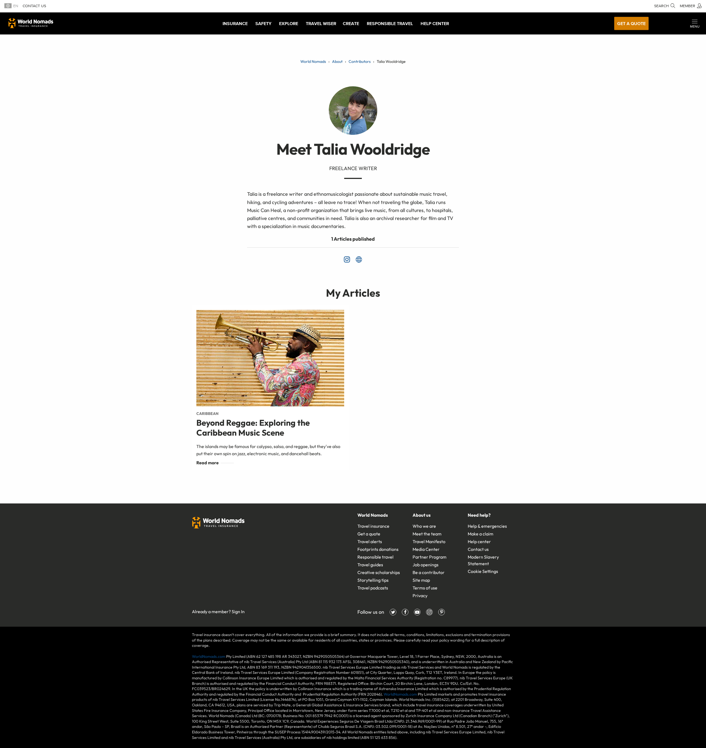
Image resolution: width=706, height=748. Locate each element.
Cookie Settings (483, 571)
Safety (263, 23)
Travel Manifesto (429, 541)
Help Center (435, 23)
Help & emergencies (487, 526)
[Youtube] (417, 612)
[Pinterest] (441, 612)
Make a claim (480, 534)
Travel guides (370, 564)
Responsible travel (375, 557)
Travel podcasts (372, 588)
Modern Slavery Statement (483, 560)
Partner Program (429, 557)
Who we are (424, 526)
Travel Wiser (321, 23)
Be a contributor (429, 572)
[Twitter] (393, 612)
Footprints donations (378, 549)
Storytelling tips (373, 580)
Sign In (238, 611)
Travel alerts (369, 541)
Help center (479, 541)
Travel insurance (373, 526)
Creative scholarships (378, 572)
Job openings (425, 564)
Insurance (235, 23)
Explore (288, 23)
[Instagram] (429, 612)
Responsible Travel (390, 23)
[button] (695, 23)
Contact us (34, 6)
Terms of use (425, 588)
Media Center (426, 549)
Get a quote (631, 23)
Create (351, 23)
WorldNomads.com (208, 656)
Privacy (420, 595)
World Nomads (30, 23)
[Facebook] (405, 612)
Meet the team (427, 534)
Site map (421, 580)
